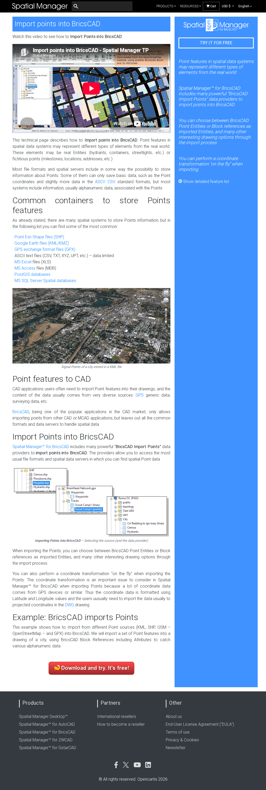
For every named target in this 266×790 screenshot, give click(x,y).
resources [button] (189, 6)
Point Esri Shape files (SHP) (39, 236)
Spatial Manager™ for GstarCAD (47, 747)
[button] (228, 6)
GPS (140, 395)
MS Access (25, 268)
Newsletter (175, 747)
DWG (69, 604)
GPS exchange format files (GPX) (45, 249)
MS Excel (23, 261)
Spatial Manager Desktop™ (43, 716)
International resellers (116, 716)
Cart (212, 6)
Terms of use (178, 732)
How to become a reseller (121, 724)
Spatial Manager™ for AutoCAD (47, 724)
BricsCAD (20, 411)
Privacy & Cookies (182, 739)
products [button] (164, 6)
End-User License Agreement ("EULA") (200, 724)
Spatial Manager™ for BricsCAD (40, 446)
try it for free (216, 42)
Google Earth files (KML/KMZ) (42, 243)
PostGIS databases (32, 274)
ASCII (100, 181)
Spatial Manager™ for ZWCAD (45, 739)
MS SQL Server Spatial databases (45, 280)
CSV (111, 181)
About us (174, 716)
